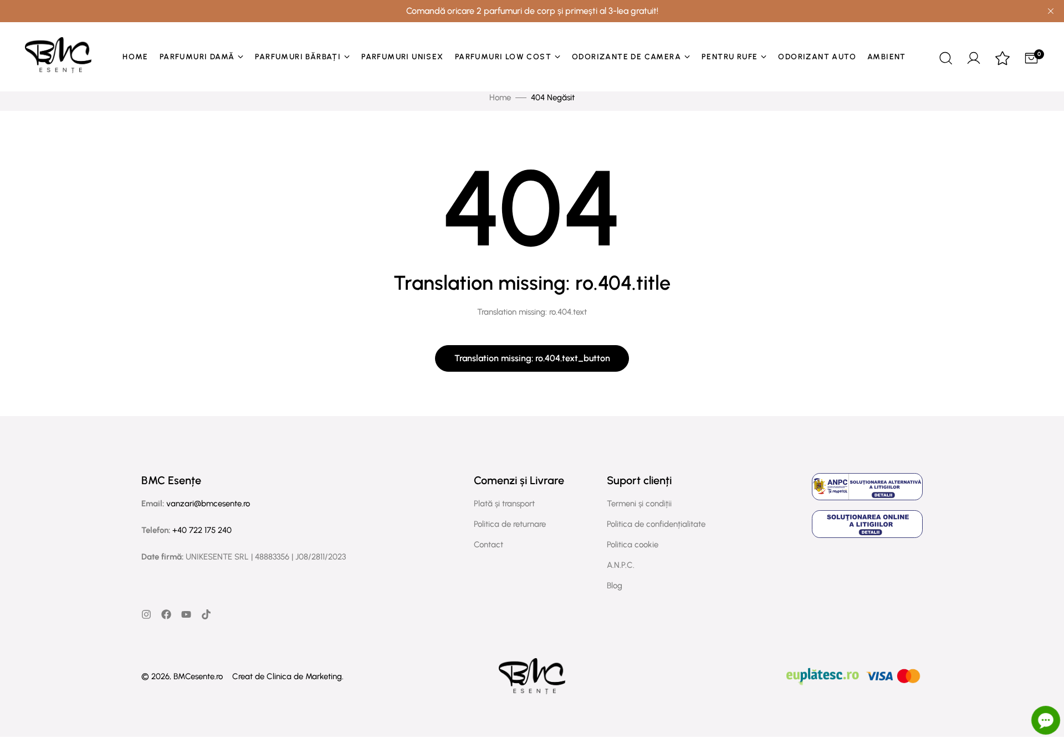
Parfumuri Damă (197, 56)
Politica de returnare (510, 524)
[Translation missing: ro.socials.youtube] (186, 614)
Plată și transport (504, 504)
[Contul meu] (973, 56)
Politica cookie (632, 545)
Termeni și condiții (639, 504)
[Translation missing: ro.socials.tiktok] (206, 614)
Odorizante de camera (626, 56)
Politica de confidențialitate (656, 524)
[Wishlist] (1002, 59)
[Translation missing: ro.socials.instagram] (146, 614)
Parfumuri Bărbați (298, 56)
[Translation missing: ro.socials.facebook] (166, 614)
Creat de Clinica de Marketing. (288, 676)
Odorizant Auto (817, 56)
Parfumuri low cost (503, 56)
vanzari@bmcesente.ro (208, 504)
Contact (488, 545)
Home (135, 56)
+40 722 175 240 (202, 530)
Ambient (886, 56)
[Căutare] (945, 56)
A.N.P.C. (621, 565)
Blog (614, 586)
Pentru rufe (730, 56)
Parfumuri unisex (402, 56)
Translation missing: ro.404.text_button (532, 358)
